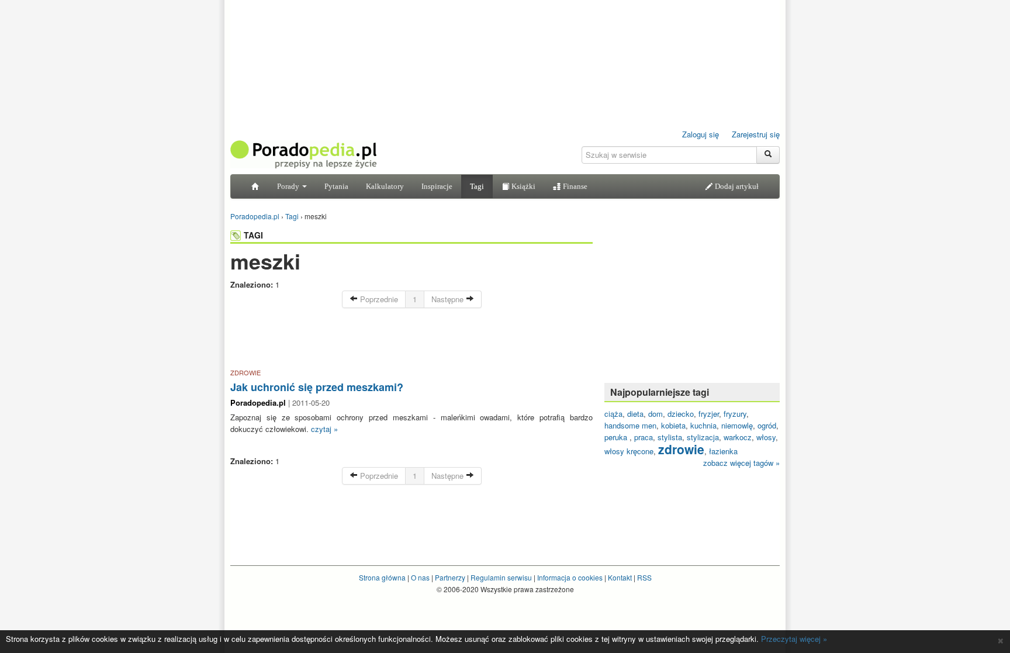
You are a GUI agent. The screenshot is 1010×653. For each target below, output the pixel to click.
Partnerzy (450, 577)
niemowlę (737, 425)
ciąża (613, 413)
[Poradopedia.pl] (303, 153)
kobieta (673, 425)
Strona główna (382, 577)
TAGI (253, 235)
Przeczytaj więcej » (794, 638)
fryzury (735, 413)
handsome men (630, 425)
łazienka (723, 451)
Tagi (477, 186)
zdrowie (681, 449)
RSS (644, 577)
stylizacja (703, 437)
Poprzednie (378, 299)
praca (643, 437)
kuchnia (703, 425)
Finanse (574, 186)
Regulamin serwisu (501, 577)
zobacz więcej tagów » (741, 462)
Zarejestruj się (756, 134)
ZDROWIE (245, 372)
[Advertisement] (411, 340)
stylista (670, 437)
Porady (289, 186)
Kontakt (620, 577)
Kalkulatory (385, 186)
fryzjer (708, 413)
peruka (616, 437)
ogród (767, 425)
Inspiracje (436, 186)
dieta (635, 413)
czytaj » (324, 428)
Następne (448, 299)
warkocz (738, 437)
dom (655, 413)
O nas (420, 577)
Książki (522, 186)
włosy (766, 437)
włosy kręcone (628, 451)
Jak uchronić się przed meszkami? (316, 387)
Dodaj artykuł (736, 186)
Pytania (336, 186)
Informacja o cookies (570, 577)
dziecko (680, 413)
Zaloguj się (700, 134)
